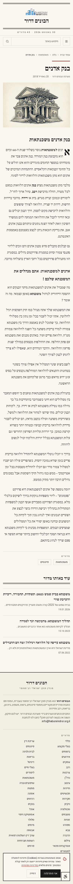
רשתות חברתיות (25, 841)
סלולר (31, 820)
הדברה (66, 835)
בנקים (31, 804)
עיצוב (67, 783)
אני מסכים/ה (50, 873)
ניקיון (67, 804)
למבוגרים (65, 851)
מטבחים (66, 814)
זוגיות (67, 820)
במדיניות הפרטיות (30, 865)
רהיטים (30, 799)
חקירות (66, 799)
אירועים (66, 757)
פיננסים (44, 562)
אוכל (31, 809)
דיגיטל (31, 762)
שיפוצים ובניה (26, 783)
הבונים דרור (36, 21)
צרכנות (66, 773)
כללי (67, 741)
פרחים (31, 846)
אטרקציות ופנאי (61, 846)
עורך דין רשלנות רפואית (21, 835)
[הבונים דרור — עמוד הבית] (36, 12)
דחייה (33, 873)
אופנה (31, 793)
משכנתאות (43, 54)
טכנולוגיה (65, 809)
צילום (67, 841)
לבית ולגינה (28, 752)
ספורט (66, 825)
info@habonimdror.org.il (56, 721)
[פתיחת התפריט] (66, 41)
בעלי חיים (29, 767)
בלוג (54, 54)
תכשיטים (65, 793)
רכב (68, 767)
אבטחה (30, 830)
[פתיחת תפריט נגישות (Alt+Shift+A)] (65, 876)
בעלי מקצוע (63, 746)
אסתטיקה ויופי (26, 814)
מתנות (31, 788)
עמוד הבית (65, 54)
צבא (68, 830)
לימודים (30, 773)
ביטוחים (66, 752)
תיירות (66, 788)
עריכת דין (29, 741)
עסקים (66, 762)
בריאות (30, 757)
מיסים (31, 825)
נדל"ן (67, 778)
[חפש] (7, 41)
